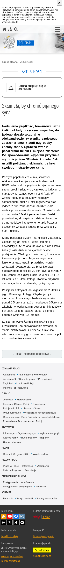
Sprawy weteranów (46, 498)
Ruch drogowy (27, 379)
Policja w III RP (11, 408)
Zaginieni (8, 383)
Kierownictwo (24, 399)
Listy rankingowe (12, 470)
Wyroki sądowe (41, 454)
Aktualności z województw (33, 374)
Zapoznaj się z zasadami (12, 556)
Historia (27, 408)
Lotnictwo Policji (24, 383)
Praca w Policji (10, 460)
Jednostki (8, 399)
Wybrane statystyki (50, 433)
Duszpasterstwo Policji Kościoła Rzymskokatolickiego (31, 417)
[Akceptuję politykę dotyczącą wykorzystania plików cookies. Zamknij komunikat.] (59, 3)
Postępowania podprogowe (17, 486)
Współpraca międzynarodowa (40, 412)
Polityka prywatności (10, 560)
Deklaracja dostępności (43, 536)
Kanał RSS (3, 516)
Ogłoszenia (43, 465)
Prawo (5, 448)
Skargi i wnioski (24, 498)
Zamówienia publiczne (14, 476)
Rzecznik (8, 498)
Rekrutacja (30, 470)
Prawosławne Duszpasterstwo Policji (22, 421)
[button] (57, 29)
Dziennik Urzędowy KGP (16, 454)
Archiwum (41, 486)
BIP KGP (46, 517)
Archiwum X (9, 379)
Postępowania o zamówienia (18, 482)
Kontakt (6, 492)
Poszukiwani (45, 379)
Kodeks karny (10, 437)
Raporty (44, 437)
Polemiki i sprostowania (15, 387)
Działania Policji (11, 368)
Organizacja (39, 404)
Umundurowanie (12, 412)
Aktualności (26, 61)
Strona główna (10, 61)
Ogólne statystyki (27, 433)
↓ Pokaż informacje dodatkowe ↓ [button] (32, 353)
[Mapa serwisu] (10, 29)
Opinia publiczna (12, 442)
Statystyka (8, 427)
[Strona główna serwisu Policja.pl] (4, 29)
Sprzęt (37, 408)
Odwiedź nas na (10, 516)
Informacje (9, 433)
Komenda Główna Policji (16, 404)
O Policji (6, 393)
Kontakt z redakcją (9, 536)
